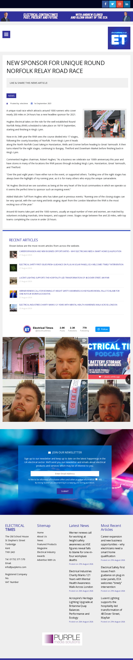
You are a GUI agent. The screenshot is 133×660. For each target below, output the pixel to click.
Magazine (42, 548)
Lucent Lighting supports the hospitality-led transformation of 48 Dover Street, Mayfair (64, 277)
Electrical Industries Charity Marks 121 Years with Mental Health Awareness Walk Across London (68, 304)
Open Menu (6, 34)
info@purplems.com (15, 567)
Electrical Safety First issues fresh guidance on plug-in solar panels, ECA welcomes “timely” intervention (71, 264)
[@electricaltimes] (27, 329)
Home (40, 532)
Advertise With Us (46, 559)
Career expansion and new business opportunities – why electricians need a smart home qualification (70, 251)
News (40, 540)
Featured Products (47, 544)
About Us (42, 536)
